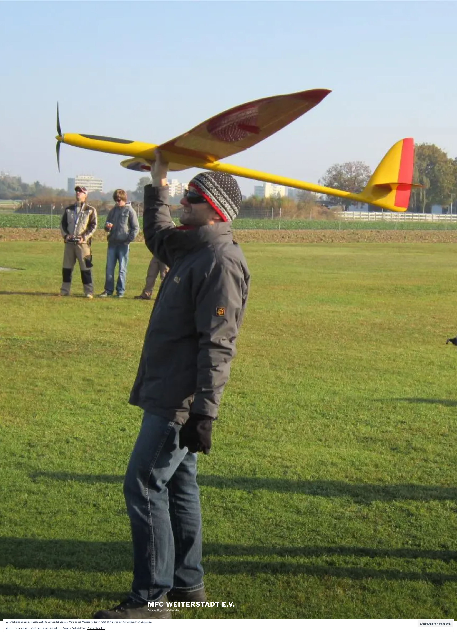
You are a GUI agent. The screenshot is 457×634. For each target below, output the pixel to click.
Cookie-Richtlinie (96, 628)
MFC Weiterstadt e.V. (191, 604)
